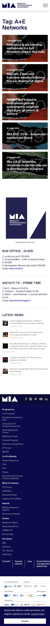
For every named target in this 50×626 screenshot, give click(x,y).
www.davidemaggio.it (20, 301)
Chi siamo (7, 539)
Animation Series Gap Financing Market (12, 477)
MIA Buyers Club (10, 436)
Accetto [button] (25, 621)
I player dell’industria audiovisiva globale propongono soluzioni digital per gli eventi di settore (23, 107)
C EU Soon (7, 487)
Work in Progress (10, 483)
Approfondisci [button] (38, 614)
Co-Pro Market (9, 456)
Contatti (6, 561)
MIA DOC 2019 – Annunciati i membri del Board (27, 136)
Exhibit (5, 518)
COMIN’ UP (7, 530)
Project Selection (10, 460)
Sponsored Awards (11, 514)
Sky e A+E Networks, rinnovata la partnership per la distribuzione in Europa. (27, 165)
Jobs (29, 561)
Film (4, 464)
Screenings (7, 534)
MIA (4, 543)
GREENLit (7, 491)
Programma (8, 409)
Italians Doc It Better (12, 498)
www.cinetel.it (16, 269)
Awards (5, 503)
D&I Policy (7, 554)
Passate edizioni (18, 562)
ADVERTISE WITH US (25, 242)
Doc (4, 468)
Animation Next (9, 495)
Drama (5, 472)
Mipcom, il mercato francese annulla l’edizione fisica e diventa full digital (26, 77)
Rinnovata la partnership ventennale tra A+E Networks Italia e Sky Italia (26, 48)
